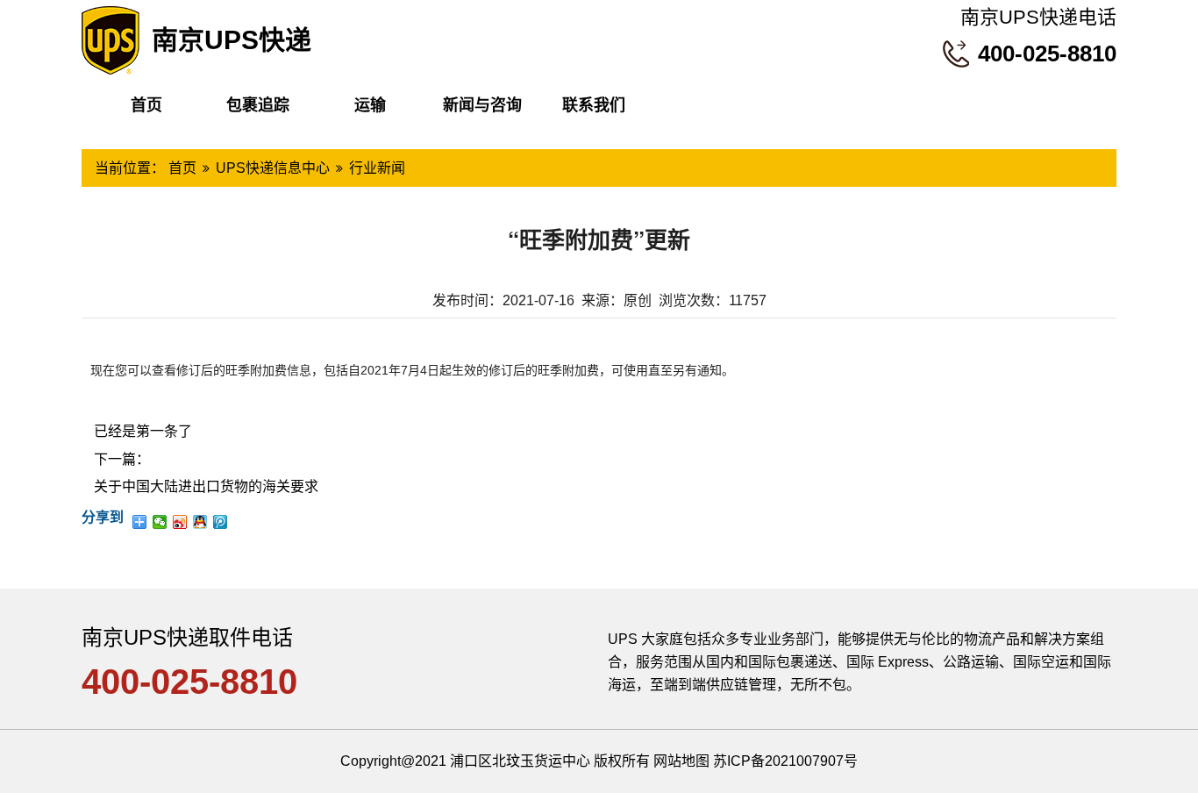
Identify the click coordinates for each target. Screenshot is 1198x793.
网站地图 (681, 761)
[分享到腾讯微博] (220, 522)
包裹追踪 (257, 105)
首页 (146, 105)
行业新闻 (377, 168)
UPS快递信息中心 (273, 168)
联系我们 (593, 105)
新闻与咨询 (482, 105)
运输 (370, 105)
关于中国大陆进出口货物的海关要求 (206, 486)
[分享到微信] (160, 522)
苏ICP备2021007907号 (785, 761)
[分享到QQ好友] (200, 522)
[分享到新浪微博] (180, 522)
